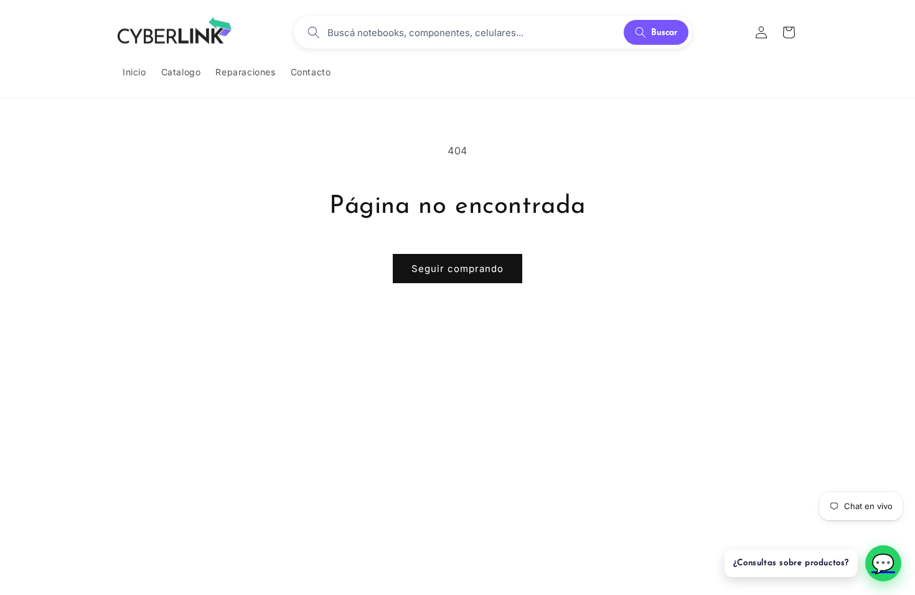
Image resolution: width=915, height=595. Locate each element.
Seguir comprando (457, 268)
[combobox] (472, 32)
